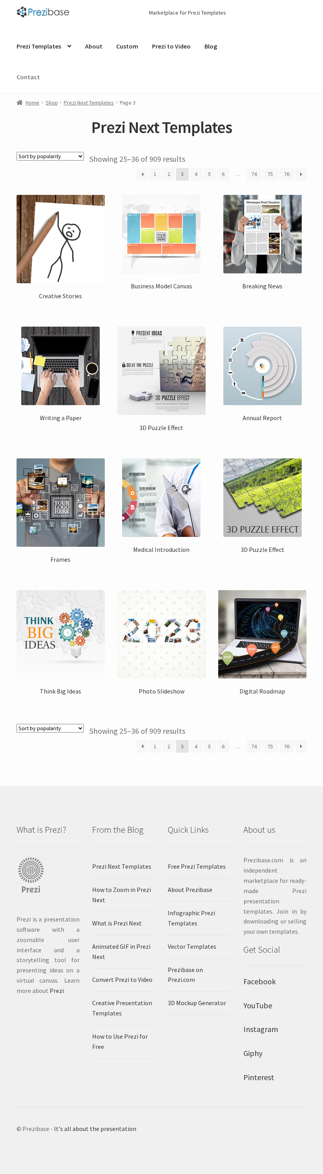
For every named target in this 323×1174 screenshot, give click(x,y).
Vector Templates (192, 946)
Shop (52, 102)
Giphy (252, 1053)
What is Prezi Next (117, 923)
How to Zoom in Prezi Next (121, 895)
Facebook (259, 981)
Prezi (57, 991)
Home (32, 102)
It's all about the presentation (95, 1129)
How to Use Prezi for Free (120, 1041)
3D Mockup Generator (197, 1003)
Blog (210, 46)
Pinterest (258, 1077)
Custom (127, 46)
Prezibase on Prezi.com (185, 975)
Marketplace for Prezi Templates (187, 12)
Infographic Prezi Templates (191, 918)
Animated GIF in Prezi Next (121, 951)
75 (270, 174)
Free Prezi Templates (197, 866)
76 (287, 174)
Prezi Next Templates (89, 102)
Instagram (260, 1029)
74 (254, 174)
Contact (28, 77)
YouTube (257, 1005)
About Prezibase (190, 890)
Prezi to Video (171, 46)
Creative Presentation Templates (122, 1008)
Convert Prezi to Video (122, 979)
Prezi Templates (39, 46)
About (93, 46)
